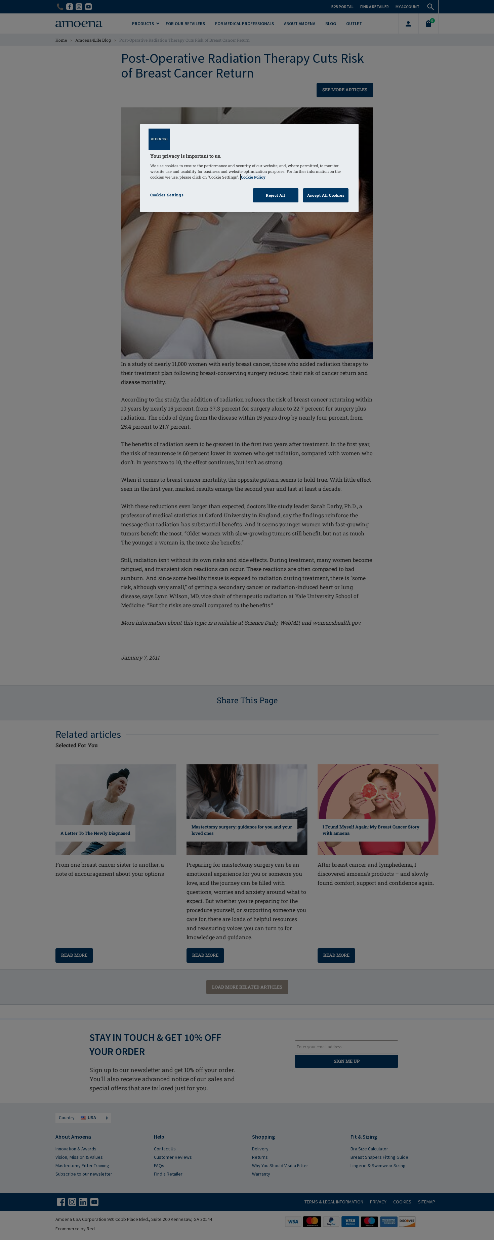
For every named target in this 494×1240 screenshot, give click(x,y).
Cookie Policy (253, 177)
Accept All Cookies (325, 195)
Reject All (275, 195)
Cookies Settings (166, 194)
